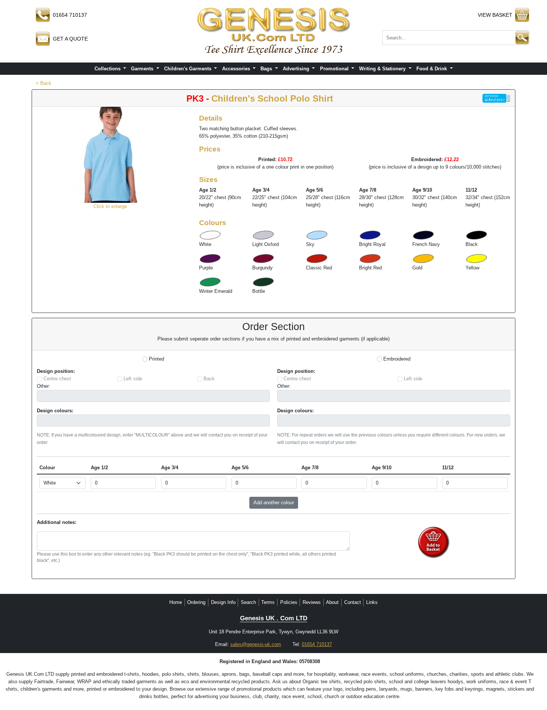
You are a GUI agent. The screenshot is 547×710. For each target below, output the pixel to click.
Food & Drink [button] (432, 68)
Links (372, 602)
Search (248, 602)
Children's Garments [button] (188, 68)
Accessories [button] (237, 68)
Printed (156, 359)
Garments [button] (143, 68)
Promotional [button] (335, 68)
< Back (43, 83)
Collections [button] (108, 68)
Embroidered (396, 359)
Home (175, 602)
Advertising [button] (297, 68)
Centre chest (57, 378)
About (332, 602)
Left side (133, 378)
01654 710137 (317, 644)
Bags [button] (267, 68)
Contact (352, 602)
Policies (288, 602)
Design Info (223, 602)
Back (209, 378)
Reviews (312, 602)
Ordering (196, 602)
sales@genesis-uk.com (255, 644)
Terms (268, 602)
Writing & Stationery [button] (383, 68)
